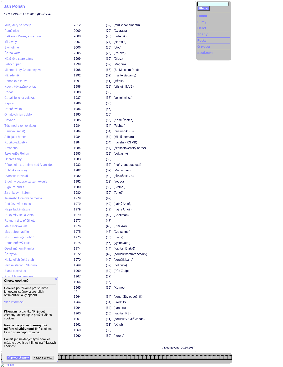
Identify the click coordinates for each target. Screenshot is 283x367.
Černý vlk (10, 254)
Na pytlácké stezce (17, 209)
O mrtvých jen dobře (18, 114)
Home (202, 16)
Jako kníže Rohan (16, 153)
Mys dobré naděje (16, 231)
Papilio (9, 103)
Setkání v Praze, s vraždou (22, 36)
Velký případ (12, 64)
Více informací (13, 302)
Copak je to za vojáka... (20, 97)
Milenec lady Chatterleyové (23, 69)
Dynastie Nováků (16, 176)
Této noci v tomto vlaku (20, 125)
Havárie (9, 120)
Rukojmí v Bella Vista (19, 215)
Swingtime (11, 47)
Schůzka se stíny (16, 170)
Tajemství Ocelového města (23, 198)
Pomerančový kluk (17, 243)
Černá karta (12, 53)
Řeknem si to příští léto (19, 220)
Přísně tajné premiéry (18, 276)
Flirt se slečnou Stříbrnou (21, 265)
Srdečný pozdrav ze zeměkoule (25, 181)
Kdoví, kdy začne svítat (20, 86)
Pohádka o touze (16, 81)
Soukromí (205, 53)
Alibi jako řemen (15, 136)
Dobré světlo (13, 109)
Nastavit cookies (43, 357)
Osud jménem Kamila (19, 248)
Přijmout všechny (18, 357)
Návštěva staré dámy (18, 58)
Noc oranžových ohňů (19, 237)
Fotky (202, 40)
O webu (203, 47)
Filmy (201, 22)
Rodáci (9, 92)
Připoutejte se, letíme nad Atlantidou (29, 164)
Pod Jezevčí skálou (17, 203)
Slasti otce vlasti (15, 270)
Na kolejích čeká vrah (19, 259)
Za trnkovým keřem (17, 192)
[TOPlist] (7, 365)
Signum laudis (14, 187)
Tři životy (10, 42)
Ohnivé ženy (13, 159)
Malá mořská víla (16, 226)
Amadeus (11, 148)
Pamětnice (11, 30)
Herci (201, 28)
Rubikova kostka (15, 142)
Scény (202, 34)
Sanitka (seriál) (14, 131)
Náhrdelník (11, 75)
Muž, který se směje (17, 25)
